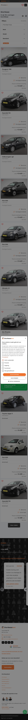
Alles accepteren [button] (14, 374)
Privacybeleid (5, 357)
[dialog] (14, 360)
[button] (14, 381)
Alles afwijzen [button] (14, 378)
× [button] (25, 338)
